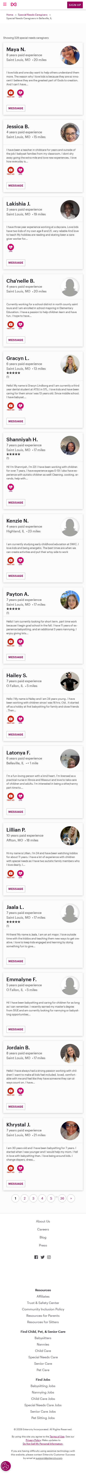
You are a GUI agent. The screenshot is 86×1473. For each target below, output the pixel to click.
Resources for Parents (43, 1315)
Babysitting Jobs (43, 1386)
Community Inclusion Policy (43, 1309)
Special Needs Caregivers (32, 14)
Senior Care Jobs (43, 1411)
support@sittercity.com (49, 1458)
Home (9, 14)
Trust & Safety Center (43, 1303)
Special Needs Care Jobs (43, 1405)
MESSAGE (15, 108)
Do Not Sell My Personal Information (43, 1443)
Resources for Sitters (43, 1322)
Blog (43, 1237)
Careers (43, 1229)
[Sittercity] (13, 5)
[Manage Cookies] (6, 1466)
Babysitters (43, 1338)
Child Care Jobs (43, 1398)
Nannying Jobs (43, 1392)
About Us (43, 1221)
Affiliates (43, 1296)
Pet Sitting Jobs (43, 1418)
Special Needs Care (43, 1357)
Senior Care (43, 1363)
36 (62, 1198)
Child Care (43, 1351)
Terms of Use (57, 1436)
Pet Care (43, 1370)
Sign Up (75, 5)
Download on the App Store (43, 1274)
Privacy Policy (33, 1440)
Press (43, 1245)
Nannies (43, 1344)
